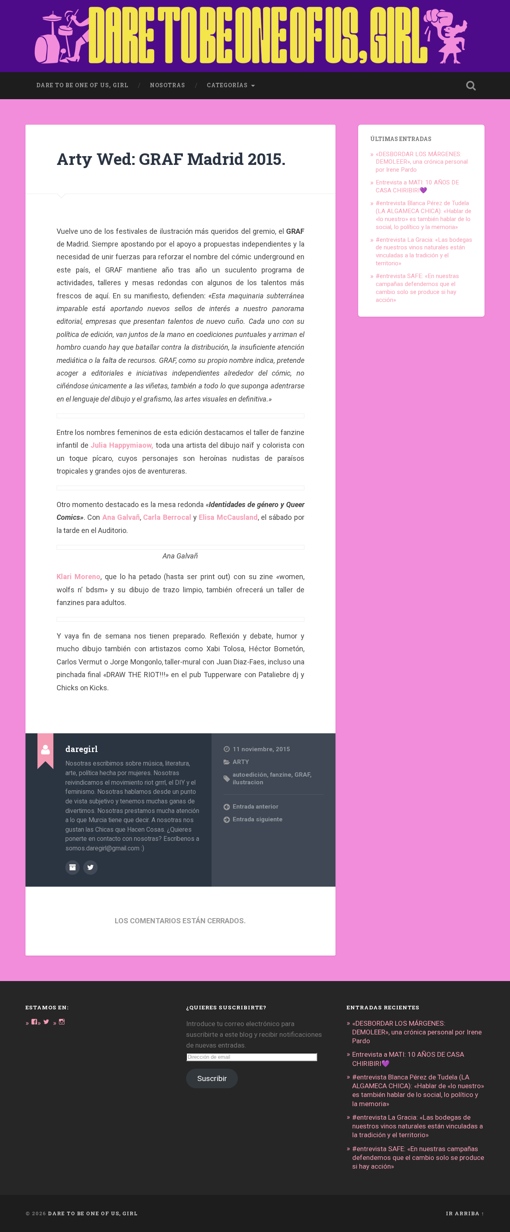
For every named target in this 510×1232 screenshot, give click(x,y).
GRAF (302, 774)
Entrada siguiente (257, 819)
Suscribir (212, 1078)
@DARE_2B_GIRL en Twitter (90, 867)
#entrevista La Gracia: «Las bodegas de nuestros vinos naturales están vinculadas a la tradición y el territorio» (424, 251)
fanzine (280, 774)
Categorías (227, 85)
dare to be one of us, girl (82, 85)
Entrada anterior (256, 806)
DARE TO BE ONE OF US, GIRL (93, 1213)
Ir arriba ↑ (465, 1213)
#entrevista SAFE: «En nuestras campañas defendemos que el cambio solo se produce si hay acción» (417, 288)
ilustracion (248, 782)
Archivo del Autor (72, 867)
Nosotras (167, 85)
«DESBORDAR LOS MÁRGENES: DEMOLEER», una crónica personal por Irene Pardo (422, 162)
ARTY (241, 762)
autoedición (250, 774)
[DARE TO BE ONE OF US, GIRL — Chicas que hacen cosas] (255, 36)
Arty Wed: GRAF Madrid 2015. (171, 158)
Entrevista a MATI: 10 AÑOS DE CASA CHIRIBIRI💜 (417, 186)
